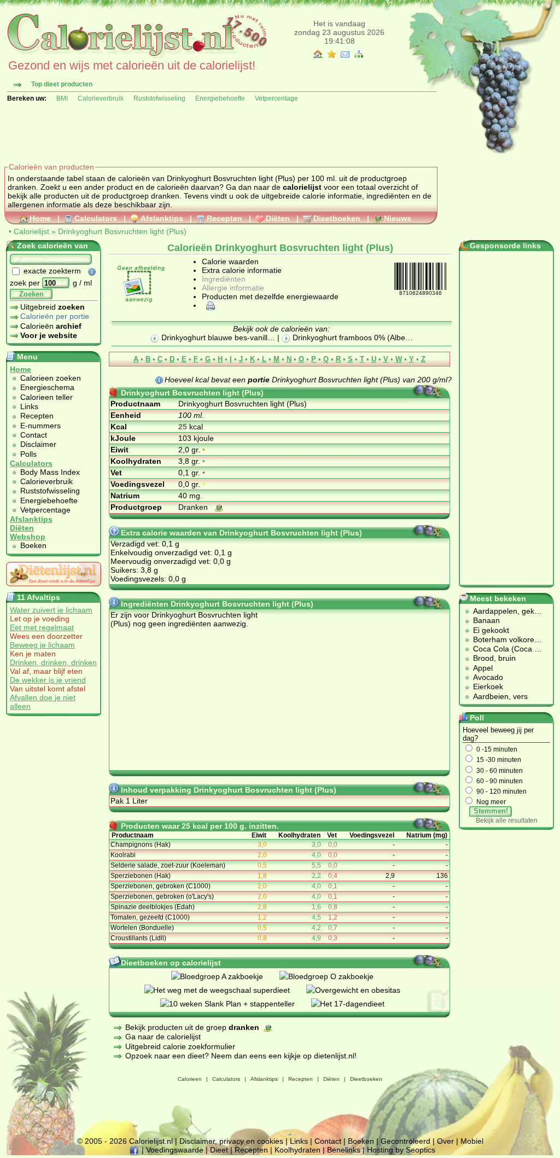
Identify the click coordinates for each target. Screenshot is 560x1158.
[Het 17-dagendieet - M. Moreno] (356, 1003)
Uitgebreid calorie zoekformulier (180, 1046)
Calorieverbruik (101, 98)
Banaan (486, 620)
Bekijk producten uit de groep (192, 1027)
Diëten (278, 218)
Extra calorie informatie (242, 270)
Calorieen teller (46, 397)
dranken (165, 195)
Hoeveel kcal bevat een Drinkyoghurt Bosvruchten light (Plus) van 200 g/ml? (308, 379)
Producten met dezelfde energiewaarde (270, 296)
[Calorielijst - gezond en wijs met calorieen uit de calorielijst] (135, 55)
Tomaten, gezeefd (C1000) (150, 917)
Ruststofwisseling (159, 98)
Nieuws (397, 218)
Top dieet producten (61, 84)
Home (40, 218)
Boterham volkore (503, 639)
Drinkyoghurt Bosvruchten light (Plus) (122, 231)
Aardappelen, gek (503, 611)
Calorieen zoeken (50, 378)
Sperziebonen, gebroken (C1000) (160, 886)
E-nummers (40, 425)
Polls (28, 454)
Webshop (27, 536)
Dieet (219, 1149)
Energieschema (47, 387)
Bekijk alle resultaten (507, 820)
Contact (33, 434)
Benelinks (343, 1149)
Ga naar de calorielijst (163, 1036)
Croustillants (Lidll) (138, 938)
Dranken (194, 507)
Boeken (33, 545)
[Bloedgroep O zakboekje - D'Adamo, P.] (334, 976)
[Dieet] (53, 589)
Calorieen (190, 1079)
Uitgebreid (52, 306)
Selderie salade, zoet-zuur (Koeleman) (167, 865)
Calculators (95, 218)
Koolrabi (123, 855)
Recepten (224, 218)
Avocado (488, 677)
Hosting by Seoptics (401, 1149)
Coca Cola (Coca (503, 648)
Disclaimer (38, 444)
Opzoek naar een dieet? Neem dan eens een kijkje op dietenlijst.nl (239, 1055)
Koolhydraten (297, 1149)
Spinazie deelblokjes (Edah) (152, 907)
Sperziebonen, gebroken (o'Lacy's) (162, 896)
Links (29, 406)
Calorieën (50, 326)
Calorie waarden (230, 261)
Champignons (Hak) (140, 844)
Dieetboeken (336, 218)
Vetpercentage (276, 98)
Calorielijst (31, 231)
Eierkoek (488, 686)
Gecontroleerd (405, 1141)
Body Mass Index (50, 472)
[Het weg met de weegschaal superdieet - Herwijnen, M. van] (225, 990)
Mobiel (471, 1141)
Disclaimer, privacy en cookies (231, 1141)
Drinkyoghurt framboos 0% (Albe (347, 337)
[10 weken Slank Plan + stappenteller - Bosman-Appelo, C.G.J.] (235, 1003)
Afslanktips (162, 218)
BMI (62, 98)
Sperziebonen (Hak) (140, 876)
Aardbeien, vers (500, 696)
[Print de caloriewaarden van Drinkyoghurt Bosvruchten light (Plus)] (209, 305)
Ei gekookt (491, 630)
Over (445, 1141)
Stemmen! (491, 811)
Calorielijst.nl (151, 1141)
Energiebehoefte (220, 98)
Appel (483, 668)
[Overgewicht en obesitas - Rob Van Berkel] (361, 990)
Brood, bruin (494, 658)
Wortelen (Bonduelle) (142, 928)
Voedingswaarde (174, 1149)
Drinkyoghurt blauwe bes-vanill (213, 337)
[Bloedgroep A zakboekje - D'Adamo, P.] (225, 976)
